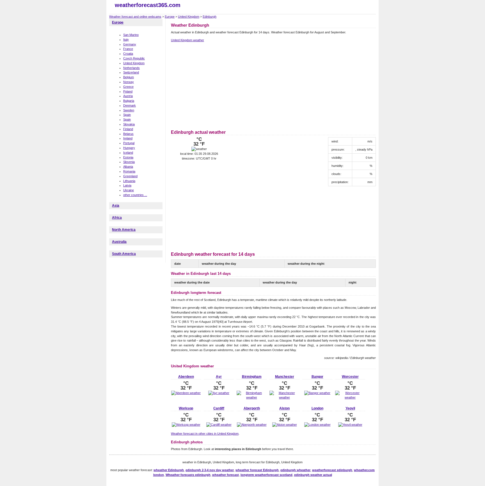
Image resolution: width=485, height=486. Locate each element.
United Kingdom (188, 16)
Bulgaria (128, 100)
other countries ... (135, 195)
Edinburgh (209, 16)
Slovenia (129, 161)
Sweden (128, 110)
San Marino (131, 34)
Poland (127, 91)
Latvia (127, 185)
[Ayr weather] (218, 393)
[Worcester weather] (350, 397)
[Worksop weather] (186, 424)
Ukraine (128, 190)
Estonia (128, 157)
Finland (128, 129)
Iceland (128, 152)
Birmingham (252, 377)
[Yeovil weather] (350, 424)
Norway (128, 82)
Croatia (128, 53)
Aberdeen (186, 377)
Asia (115, 206)
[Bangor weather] (317, 393)
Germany (129, 44)
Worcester (350, 377)
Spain (127, 114)
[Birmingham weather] (252, 397)
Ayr (219, 377)
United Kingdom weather (187, 40)
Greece (128, 86)
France (128, 48)
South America (124, 254)
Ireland (127, 138)
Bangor (317, 377)
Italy (126, 39)
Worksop (186, 408)
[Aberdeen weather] (186, 393)
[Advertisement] (218, 85)
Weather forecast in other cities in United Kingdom (205, 433)
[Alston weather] (284, 424)
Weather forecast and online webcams (135, 16)
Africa (117, 218)
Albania (128, 166)
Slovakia (129, 124)
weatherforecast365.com (147, 5)
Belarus (128, 133)
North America (124, 230)
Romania (129, 171)
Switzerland (131, 72)
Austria (128, 96)
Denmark (129, 105)
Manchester (284, 377)
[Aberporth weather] (252, 424)
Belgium (128, 77)
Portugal (128, 143)
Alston (284, 408)
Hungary (129, 147)
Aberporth (252, 408)
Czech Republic (134, 58)
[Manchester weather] (284, 397)
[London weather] (317, 424)
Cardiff (218, 408)
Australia (119, 242)
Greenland (130, 176)
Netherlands (131, 68)
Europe (170, 16)
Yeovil (350, 408)
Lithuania (129, 181)
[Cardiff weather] (219, 424)
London (317, 408)
